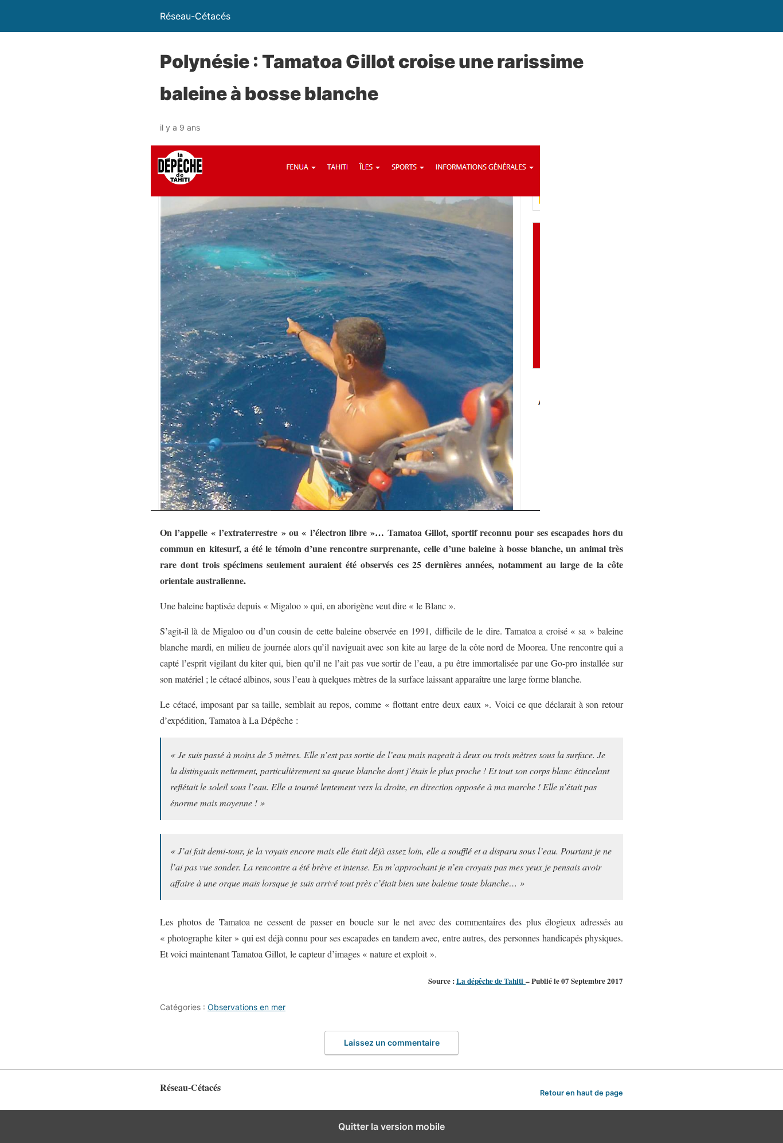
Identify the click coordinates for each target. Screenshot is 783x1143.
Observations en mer (246, 1007)
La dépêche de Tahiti (491, 981)
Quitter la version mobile (391, 1126)
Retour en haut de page (581, 1093)
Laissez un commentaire (392, 1042)
